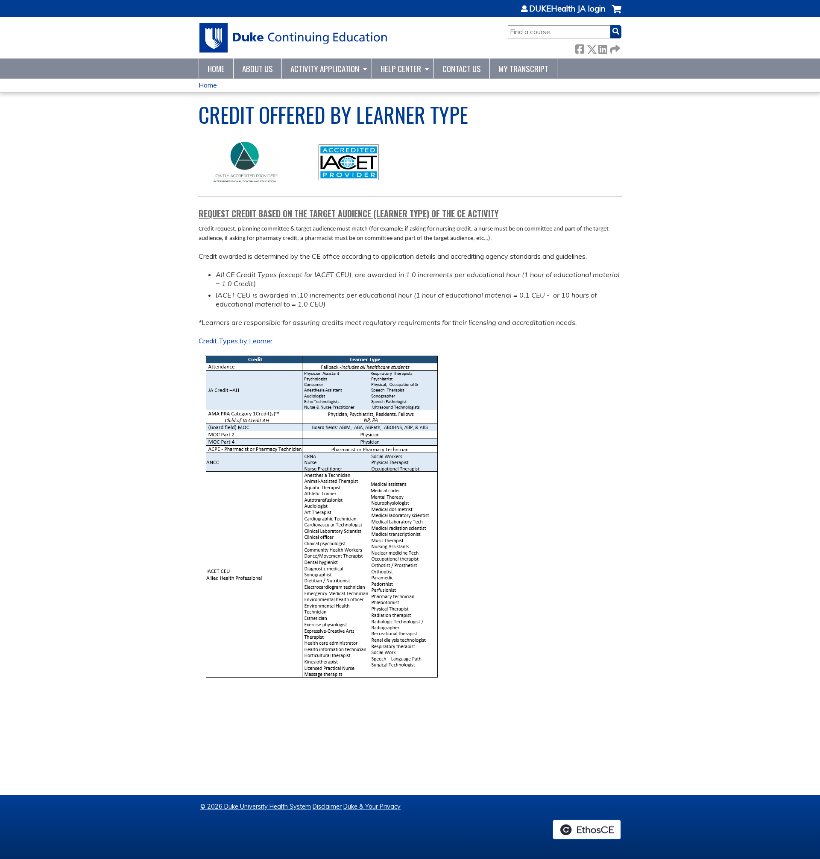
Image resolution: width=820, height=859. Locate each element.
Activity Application (324, 68)
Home (216, 68)
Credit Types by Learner (235, 340)
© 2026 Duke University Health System (255, 806)
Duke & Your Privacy (372, 806)
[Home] (294, 37)
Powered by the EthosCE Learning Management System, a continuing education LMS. (586, 829)
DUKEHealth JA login (567, 9)
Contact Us (461, 68)
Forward (614, 48)
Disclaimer (327, 806)
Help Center (401, 68)
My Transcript (523, 68)
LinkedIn (602, 48)
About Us (257, 68)
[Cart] (616, 13)
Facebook (579, 48)
